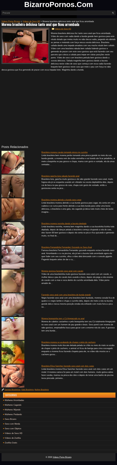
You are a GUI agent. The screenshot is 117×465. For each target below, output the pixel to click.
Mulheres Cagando (13, 405)
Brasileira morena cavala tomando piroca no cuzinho (64, 152)
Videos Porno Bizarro (62, 457)
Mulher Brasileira (42, 390)
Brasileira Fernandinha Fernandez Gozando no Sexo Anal (66, 247)
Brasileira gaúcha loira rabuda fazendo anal (60, 176)
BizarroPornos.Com (58, 4)
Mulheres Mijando (12, 410)
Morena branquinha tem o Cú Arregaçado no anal (62, 318)
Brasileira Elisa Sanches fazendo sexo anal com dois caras (67, 366)
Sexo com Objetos (13, 428)
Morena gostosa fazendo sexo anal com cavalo (62, 271)
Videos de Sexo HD (63, 29)
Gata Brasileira (27, 390)
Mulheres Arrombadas (14, 400)
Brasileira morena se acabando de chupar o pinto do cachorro (68, 342)
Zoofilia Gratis (11, 443)
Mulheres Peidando (13, 414)
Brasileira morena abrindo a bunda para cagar (61, 200)
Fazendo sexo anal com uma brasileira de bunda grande (66, 295)
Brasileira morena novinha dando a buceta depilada (63, 223)
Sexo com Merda (12, 424)
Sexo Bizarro (10, 419)
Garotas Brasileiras (12, 390)
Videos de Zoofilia (13, 438)
